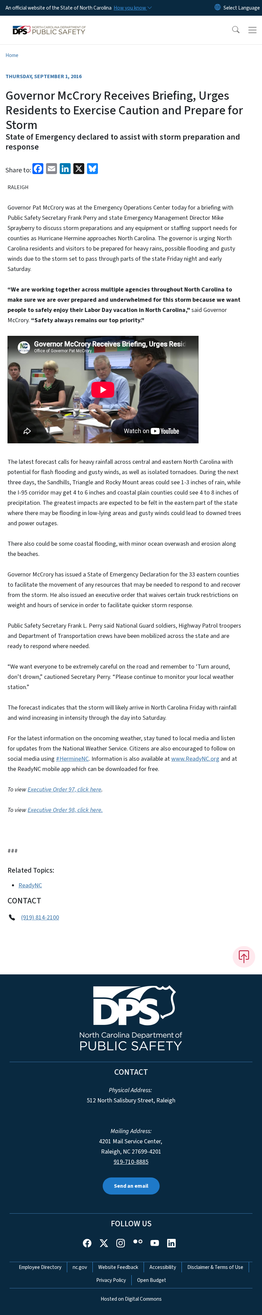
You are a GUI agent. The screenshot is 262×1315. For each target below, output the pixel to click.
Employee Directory (40, 1267)
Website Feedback (118, 1267)
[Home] (49, 23)
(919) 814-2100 (40, 917)
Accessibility (162, 1267)
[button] (231, 30)
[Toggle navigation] (252, 30)
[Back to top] (244, 956)
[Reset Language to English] (218, 8)
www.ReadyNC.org (195, 759)
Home (11, 55)
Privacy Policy (111, 1280)
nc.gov (80, 1267)
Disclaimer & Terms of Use (215, 1267)
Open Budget (151, 1280)
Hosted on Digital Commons (131, 1299)
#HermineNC (72, 759)
